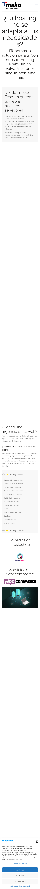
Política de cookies (16, 886)
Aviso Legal (26, 886)
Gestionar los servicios (20, 864)
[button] (37, 841)
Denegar (20, 876)
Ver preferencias (20, 881)
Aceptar (20, 870)
